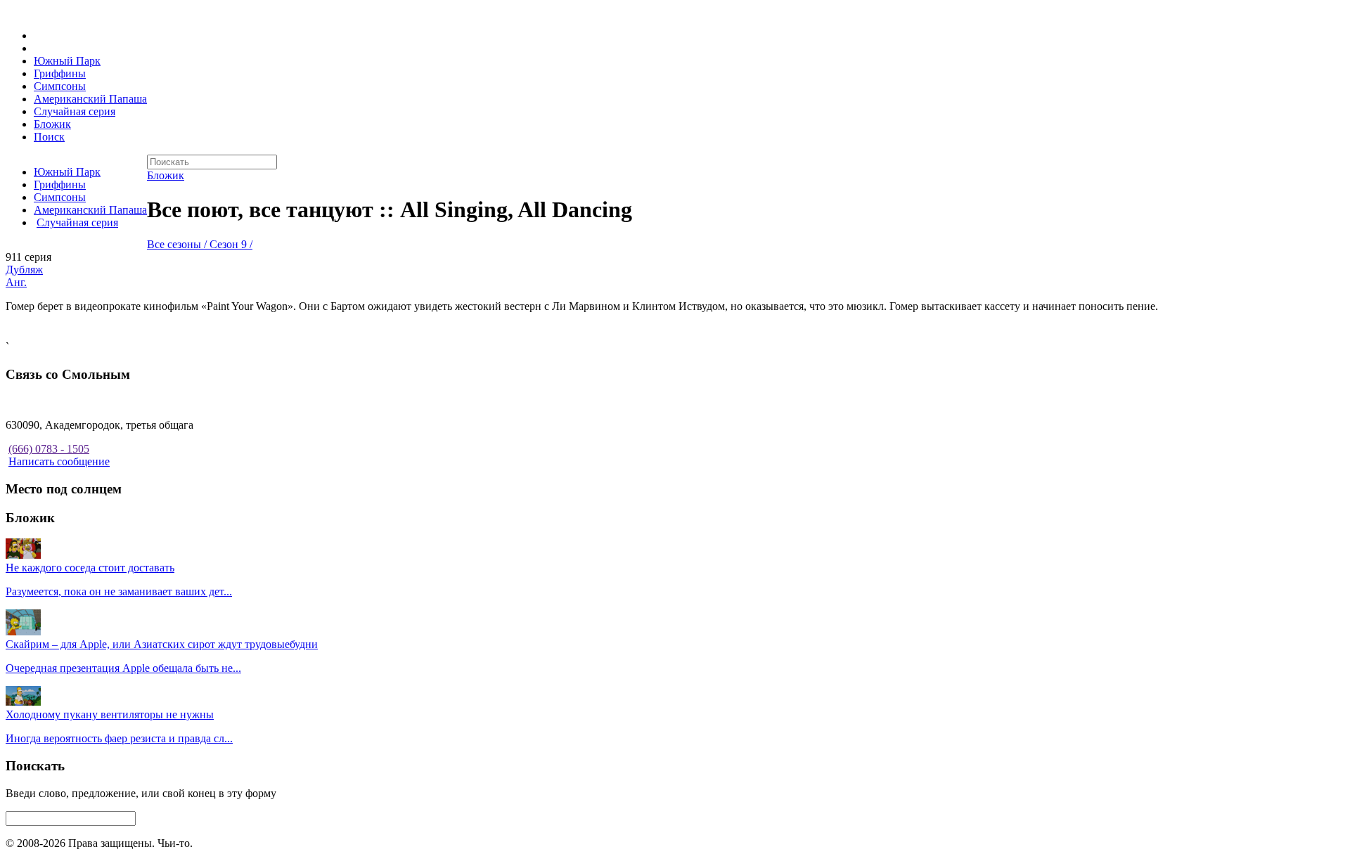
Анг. (16, 282)
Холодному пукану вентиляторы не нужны (110, 714)
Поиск (49, 137)
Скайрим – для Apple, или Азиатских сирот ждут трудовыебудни (162, 644)
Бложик (52, 124)
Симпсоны (60, 86)
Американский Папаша (90, 99)
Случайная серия (74, 111)
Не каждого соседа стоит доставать (90, 568)
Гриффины (60, 73)
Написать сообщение (59, 461)
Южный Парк (67, 61)
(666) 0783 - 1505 (48, 449)
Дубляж (24, 270)
